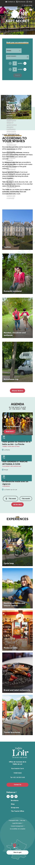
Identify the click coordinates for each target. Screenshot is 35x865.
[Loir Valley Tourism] (21, 12)
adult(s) (20, 63)
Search (17, 75)
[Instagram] (16, 796)
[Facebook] (8, 796)
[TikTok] (12, 796)
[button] (30, 10)
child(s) (20, 69)
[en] (30, 10)
